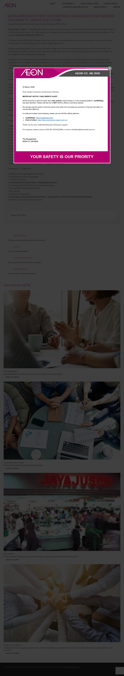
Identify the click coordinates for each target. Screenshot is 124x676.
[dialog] (62, 115)
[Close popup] (109, 68)
